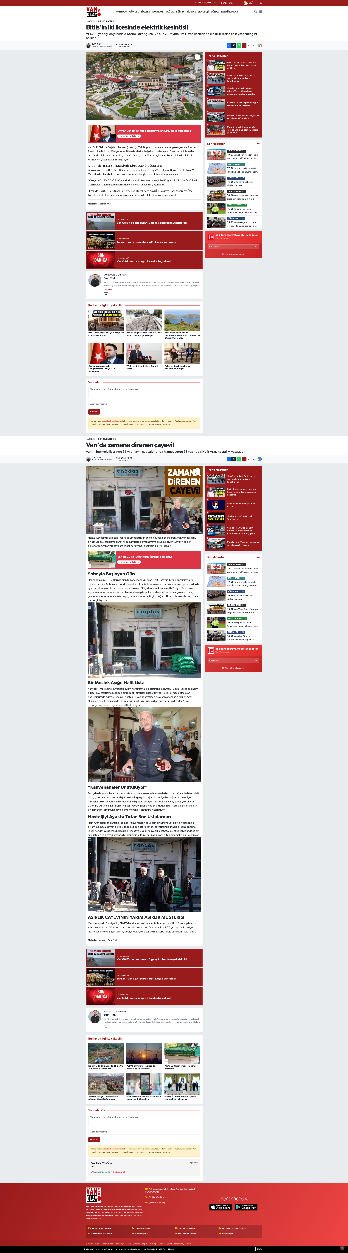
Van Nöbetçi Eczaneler (102, 1228)
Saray (188, 1244)
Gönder (94, 412)
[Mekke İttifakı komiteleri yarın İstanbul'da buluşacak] (182, 1084)
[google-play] (246, 1207)
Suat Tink (110, 278)
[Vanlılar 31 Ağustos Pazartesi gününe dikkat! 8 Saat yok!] (106, 1084)
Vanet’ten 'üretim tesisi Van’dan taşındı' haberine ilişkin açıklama (242, 157)
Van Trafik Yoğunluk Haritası (234, 1228)
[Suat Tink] (94, 280)
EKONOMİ (157, 12)
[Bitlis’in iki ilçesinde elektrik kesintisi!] (144, 86)
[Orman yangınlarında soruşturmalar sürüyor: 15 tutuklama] (106, 353)
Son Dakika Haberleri (187, 1234)
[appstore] (221, 1207)
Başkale (145, 1244)
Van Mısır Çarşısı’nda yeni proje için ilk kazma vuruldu (243, 197)
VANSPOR (121, 12)
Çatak (169, 1244)
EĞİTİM (180, 12)
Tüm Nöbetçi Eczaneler (235, 254)
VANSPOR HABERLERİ (237, 205)
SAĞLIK (170, 12)
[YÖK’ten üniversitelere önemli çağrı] (144, 353)
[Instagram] (231, 1199)
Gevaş (153, 1244)
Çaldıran (136, 1244)
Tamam (259, 1249)
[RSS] (245, 1199)
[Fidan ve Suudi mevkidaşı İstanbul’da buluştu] (182, 353)
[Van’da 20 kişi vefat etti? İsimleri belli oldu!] (182, 1053)
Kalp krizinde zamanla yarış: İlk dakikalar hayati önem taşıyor (242, 170)
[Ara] (255, 12)
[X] (226, 1199)
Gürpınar (161, 1244)
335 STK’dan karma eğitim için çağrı (240, 184)
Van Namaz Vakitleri (187, 1228)
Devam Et (107, 290)
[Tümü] (258, 144)
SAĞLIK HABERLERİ (236, 164)
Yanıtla (96, 1172)
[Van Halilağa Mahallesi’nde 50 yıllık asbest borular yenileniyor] (144, 320)
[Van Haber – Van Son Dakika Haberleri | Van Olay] (93, 11)
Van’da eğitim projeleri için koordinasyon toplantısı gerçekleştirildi (242, 224)
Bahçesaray (179, 1244)
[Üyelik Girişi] (260, 3)
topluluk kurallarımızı (113, 421)
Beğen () (106, 1172)
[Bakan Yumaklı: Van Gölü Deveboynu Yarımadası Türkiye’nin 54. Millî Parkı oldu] (182, 320)
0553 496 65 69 (156, 1197)
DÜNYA (215, 12)
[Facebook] (221, 1199)
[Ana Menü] (260, 12)
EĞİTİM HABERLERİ (236, 178)
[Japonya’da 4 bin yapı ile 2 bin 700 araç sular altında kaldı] (106, 1053)
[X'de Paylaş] (233, 45)
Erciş (112, 1244)
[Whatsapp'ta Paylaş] (239, 45)
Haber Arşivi (227, 1234)
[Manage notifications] (342, 1248)
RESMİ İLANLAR (229, 12)
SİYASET (145, 12)
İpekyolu (90, 1244)
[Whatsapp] (241, 1199)
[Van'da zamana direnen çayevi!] (144, 500)
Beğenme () (119, 1172)
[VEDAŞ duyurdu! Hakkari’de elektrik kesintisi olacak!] (144, 1053)
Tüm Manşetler (141, 1234)
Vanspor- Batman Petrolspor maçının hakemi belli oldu (242, 211)
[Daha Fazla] (244, 45)
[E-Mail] (106, 294)
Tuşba (97, 1244)
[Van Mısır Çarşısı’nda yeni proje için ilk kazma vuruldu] (106, 320)
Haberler (90, 21)
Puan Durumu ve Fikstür (101, 1234)
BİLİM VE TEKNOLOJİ (198, 12)
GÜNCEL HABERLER (107, 21)
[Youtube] (236, 1199)
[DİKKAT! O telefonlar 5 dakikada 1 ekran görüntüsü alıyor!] (144, 1084)
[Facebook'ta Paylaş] (229, 45)
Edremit (105, 1244)
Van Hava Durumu (143, 1228)
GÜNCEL (134, 12)
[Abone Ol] (259, 45)
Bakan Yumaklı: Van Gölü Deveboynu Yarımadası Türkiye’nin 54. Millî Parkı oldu (182, 335)
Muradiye (120, 1244)
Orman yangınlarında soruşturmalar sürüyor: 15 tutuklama (101, 368)
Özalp (128, 1244)
